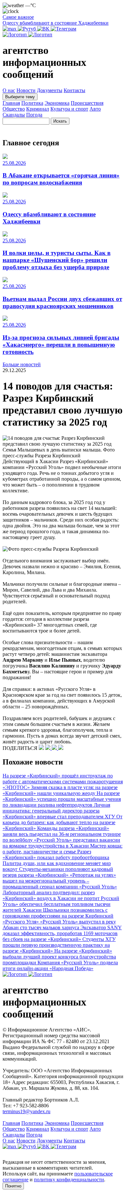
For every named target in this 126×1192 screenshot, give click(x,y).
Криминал (37, 109)
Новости (26, 90)
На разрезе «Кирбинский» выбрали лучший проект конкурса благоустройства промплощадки (59, 956)
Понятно (13, 1186)
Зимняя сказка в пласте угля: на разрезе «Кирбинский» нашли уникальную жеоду (60, 790)
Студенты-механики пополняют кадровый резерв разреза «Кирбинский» (58, 872)
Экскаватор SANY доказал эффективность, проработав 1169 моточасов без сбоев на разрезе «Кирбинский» (62, 933)
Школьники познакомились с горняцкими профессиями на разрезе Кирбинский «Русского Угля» (58, 915)
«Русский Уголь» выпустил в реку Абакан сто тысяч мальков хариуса (59, 924)
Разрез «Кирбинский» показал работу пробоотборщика (56, 854)
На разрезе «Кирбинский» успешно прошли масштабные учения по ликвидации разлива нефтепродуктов (62, 799)
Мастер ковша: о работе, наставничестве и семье (62, 848)
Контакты (74, 90)
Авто (95, 109)
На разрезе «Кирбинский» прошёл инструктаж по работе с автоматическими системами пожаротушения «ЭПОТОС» (63, 781)
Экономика (57, 103)
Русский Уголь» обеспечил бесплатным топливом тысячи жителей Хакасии (61, 904)
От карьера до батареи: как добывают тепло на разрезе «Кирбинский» (62, 822)
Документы (49, 90)
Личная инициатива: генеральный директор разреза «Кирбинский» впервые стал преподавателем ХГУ (59, 810)
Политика (32, 103)
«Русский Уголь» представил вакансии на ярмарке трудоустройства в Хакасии (61, 843)
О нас (9, 90)
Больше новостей (22, 364)
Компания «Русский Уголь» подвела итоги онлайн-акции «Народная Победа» (60, 965)
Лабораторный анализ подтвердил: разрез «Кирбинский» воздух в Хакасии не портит (52, 895)
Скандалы (14, 114)
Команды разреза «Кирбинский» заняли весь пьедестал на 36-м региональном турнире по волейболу (62, 834)
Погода (34, 114)
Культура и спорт (69, 109)
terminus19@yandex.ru (26, 1111)
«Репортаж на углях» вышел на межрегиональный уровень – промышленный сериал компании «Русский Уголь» (60, 880)
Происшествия (87, 103)
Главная (11, 103)
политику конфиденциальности (69, 1179)
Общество (14, 109)
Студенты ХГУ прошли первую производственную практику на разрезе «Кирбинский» (59, 945)
